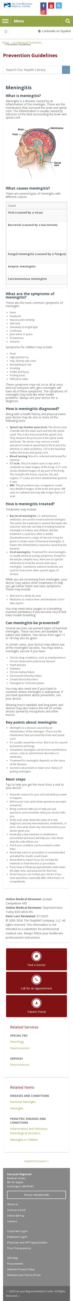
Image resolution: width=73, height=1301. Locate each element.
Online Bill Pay (16, 1215)
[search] (32, 69)
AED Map (12, 1258)
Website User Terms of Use (24, 1275)
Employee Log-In (17, 1237)
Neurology (17, 1042)
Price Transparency (19, 1248)
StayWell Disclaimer (35, 1161)
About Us (12, 1204)
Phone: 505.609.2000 (36, 1195)
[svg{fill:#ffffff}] (59, 5)
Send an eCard (16, 1210)
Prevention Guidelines (18, 44)
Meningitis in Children (24, 1140)
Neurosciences (20, 1048)
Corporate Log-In (17, 1231)
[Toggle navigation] (6, 31)
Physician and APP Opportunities (27, 1242)
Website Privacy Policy (20, 1269)
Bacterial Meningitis (23, 1102)
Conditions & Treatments (27, 42)
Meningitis (17, 1108)
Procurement (15, 1263)
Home (5, 42)
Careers (12, 1221)
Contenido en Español (56, 31)
